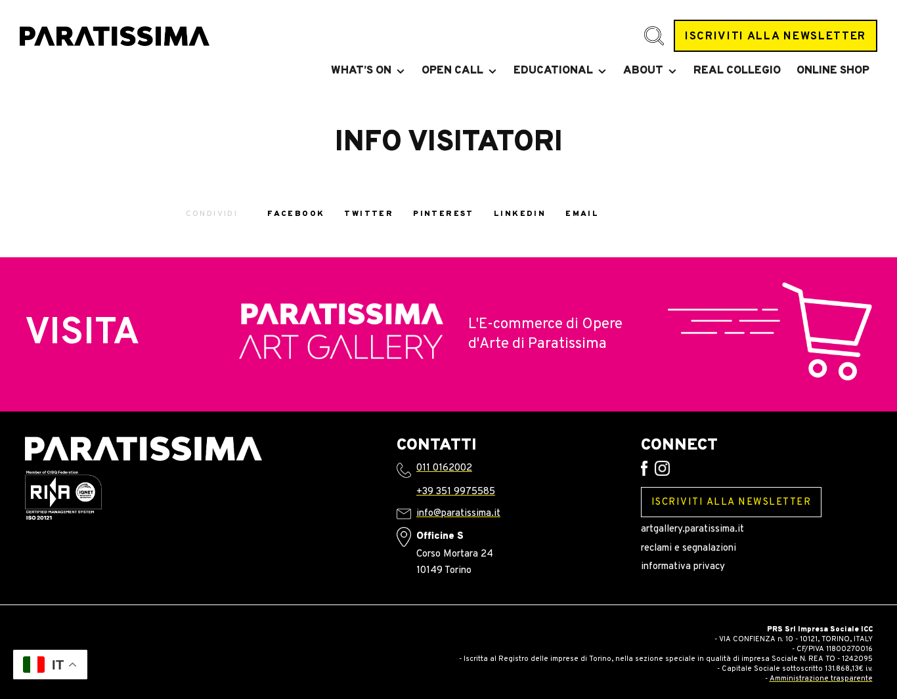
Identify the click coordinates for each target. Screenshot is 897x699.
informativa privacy (683, 567)
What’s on (361, 71)
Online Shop (833, 71)
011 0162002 (444, 468)
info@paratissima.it (458, 513)
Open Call (452, 71)
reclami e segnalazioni (688, 548)
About (643, 71)
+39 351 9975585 (455, 492)
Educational (553, 71)
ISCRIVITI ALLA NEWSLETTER (775, 36)
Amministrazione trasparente (821, 678)
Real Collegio (737, 71)
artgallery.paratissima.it (692, 529)
